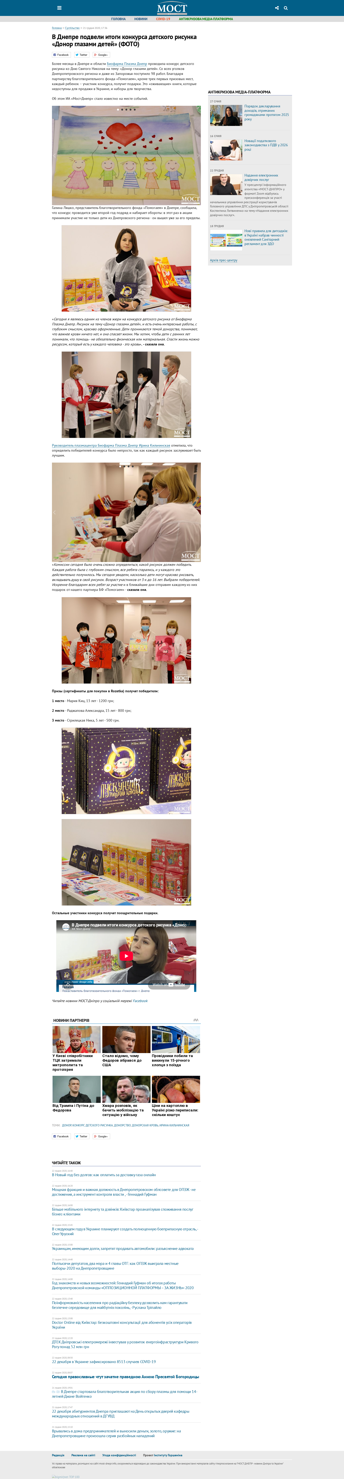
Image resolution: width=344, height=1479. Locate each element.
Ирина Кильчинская (174, 1125)
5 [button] (134, 110)
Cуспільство (72, 28)
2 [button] (122, 110)
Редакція (58, 1455)
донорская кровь (145, 1125)
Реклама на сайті (83, 1455)
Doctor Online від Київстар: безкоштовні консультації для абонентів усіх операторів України (122, 1325)
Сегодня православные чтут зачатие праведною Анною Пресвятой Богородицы (125, 1376)
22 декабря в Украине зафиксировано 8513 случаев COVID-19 (104, 1361)
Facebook (140, 1000)
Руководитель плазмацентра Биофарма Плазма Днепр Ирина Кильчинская (111, 445)
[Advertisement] (241, 54)
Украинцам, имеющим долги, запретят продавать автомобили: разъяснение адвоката (123, 1248)
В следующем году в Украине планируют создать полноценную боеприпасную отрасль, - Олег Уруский (125, 1231)
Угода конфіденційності (119, 1455)
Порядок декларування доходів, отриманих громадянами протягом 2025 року (266, 112)
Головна (118, 19)
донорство (122, 1125)
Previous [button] (54, 155)
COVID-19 (163, 19)
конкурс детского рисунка (92, 1125)
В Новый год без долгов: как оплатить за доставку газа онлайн (104, 1174)
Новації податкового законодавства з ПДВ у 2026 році (266, 145)
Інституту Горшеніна (168, 1455)
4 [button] (130, 110)
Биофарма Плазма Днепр (127, 63)
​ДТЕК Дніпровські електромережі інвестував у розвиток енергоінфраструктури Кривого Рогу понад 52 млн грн (125, 1344)
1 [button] (118, 110)
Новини (140, 19)
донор (66, 1125)
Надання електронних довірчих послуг (261, 177)
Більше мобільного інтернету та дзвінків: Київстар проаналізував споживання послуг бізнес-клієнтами (122, 1212)
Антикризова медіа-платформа (206, 19)
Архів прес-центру (223, 260)
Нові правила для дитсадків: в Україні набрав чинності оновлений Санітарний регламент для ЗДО (266, 237)
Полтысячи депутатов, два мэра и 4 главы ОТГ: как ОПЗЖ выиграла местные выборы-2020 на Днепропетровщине (115, 1266)
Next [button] (198, 155)
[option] (126, 155)
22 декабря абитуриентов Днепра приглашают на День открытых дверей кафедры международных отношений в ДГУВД (120, 1414)
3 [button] (126, 110)
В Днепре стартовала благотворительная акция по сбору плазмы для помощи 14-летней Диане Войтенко (124, 1394)
